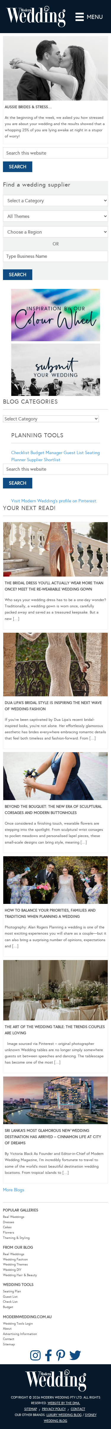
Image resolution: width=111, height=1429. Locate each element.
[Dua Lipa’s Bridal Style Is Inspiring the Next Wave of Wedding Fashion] (55, 665)
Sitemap (9, 1344)
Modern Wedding (55, 1381)
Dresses (8, 1222)
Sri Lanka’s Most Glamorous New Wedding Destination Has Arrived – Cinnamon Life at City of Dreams (53, 1136)
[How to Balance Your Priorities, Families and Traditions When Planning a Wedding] (55, 881)
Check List (10, 1302)
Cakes (7, 1227)
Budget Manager (46, 452)
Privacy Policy (54, 1409)
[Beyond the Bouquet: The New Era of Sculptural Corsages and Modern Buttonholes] (55, 777)
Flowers (8, 1232)
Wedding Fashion (15, 1259)
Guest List (74, 452)
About (7, 1329)
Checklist (20, 452)
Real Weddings (13, 1217)
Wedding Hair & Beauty (20, 1275)
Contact (8, 1339)
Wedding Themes (15, 1264)
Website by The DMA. (64, 1403)
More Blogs (13, 1189)
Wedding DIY (12, 1270)
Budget (8, 1307)
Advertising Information (20, 1334)
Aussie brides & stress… (28, 107)
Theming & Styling (16, 1238)
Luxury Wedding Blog (64, 1415)
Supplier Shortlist (43, 459)
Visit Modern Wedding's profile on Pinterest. (54, 501)
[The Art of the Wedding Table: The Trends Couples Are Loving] (55, 991)
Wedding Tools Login (18, 1324)
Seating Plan (12, 1291)
